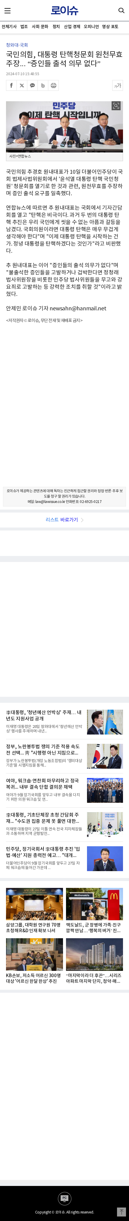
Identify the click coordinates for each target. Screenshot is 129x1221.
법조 (24, 26)
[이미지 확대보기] (116, 105)
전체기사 (9, 26)
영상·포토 (110, 26)
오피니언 (91, 26)
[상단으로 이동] (121, 1212)
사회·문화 (40, 26)
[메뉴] (7, 10)
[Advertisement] (64, 410)
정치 (56, 26)
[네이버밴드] (43, 85)
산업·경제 (72, 26)
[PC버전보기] (64, 1198)
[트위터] (22, 85)
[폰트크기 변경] (117, 85)
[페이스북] (11, 85)
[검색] (121, 10)
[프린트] (53, 85)
